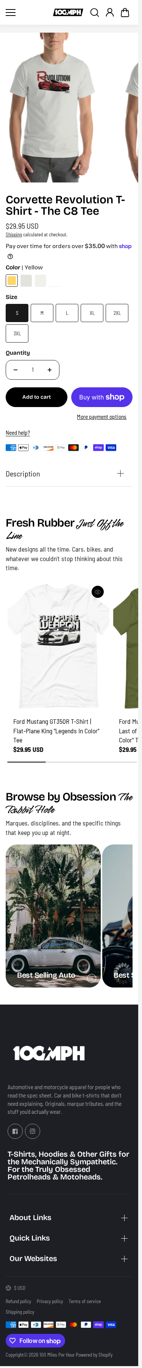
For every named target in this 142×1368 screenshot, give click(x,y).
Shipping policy (20, 1312)
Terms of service (85, 1301)
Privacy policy (50, 1301)
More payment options (101, 416)
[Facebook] (15, 1131)
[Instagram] (32, 1131)
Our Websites (33, 1258)
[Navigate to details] (91, 978)
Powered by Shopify (94, 1355)
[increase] (49, 369)
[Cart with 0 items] (125, 12)
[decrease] (15, 369)
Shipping (14, 234)
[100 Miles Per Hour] (68, 12)
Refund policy (18, 1301)
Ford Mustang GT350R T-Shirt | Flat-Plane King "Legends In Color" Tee (56, 730)
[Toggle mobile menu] (27, 12)
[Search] (94, 12)
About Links (30, 1217)
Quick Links (29, 1238)
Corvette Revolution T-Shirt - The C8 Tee (65, 206)
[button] (125, 12)
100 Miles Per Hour (57, 1355)
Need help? (18, 432)
